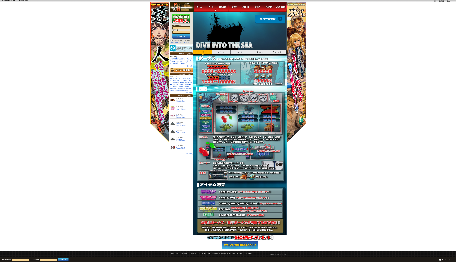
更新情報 (441, 1)
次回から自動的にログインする (181, 40)
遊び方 (449, 1)
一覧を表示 (189, 66)
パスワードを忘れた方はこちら (180, 42)
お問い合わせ (248, 253)
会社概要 (239, 253)
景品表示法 (215, 253)
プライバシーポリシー (204, 253)
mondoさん (179, 139)
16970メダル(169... (181, 133)
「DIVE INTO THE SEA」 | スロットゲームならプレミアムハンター (182, 7)
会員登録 (270, 19)
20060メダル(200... (181, 109)
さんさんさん (179, 115)
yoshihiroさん (179, 108)
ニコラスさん (179, 100)
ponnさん (178, 123)
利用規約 (193, 253)
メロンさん (179, 131)
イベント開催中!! (181, 70)
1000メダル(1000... (181, 125)
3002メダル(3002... (181, 101)
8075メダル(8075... (181, 140)
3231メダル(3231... (181, 117)
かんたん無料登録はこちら (240, 245)
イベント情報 (432, 1)
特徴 (202, 52)
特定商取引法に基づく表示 (228, 253)
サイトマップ (174, 253)
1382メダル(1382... (181, 148)
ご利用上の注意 (184, 253)
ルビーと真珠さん (180, 147)
